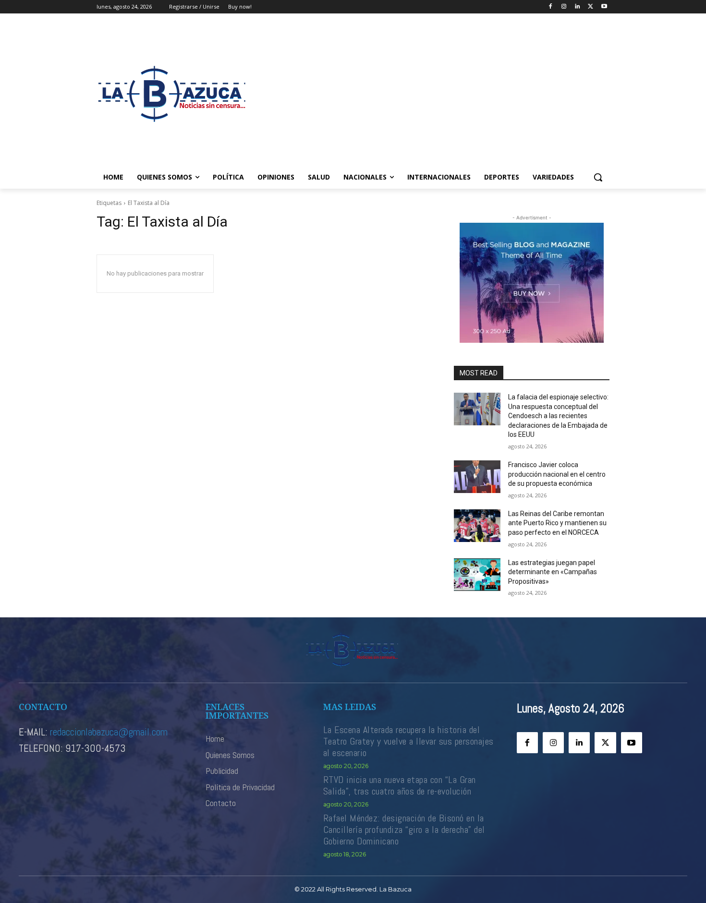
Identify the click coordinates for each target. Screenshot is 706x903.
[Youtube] (603, 6)
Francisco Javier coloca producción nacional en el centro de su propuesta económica (557, 474)
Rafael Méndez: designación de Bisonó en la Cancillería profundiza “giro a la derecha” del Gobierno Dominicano (404, 829)
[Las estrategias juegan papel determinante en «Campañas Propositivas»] (477, 574)
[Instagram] (564, 6)
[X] (590, 6)
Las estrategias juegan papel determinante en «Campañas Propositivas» (552, 572)
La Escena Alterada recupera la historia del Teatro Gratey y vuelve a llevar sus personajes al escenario (408, 741)
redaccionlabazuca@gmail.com (109, 731)
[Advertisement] (429, 94)
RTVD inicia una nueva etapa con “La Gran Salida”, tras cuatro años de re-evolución (399, 785)
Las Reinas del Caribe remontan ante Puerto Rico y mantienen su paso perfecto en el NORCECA (557, 523)
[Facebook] (550, 6)
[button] (597, 177)
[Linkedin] (577, 6)
